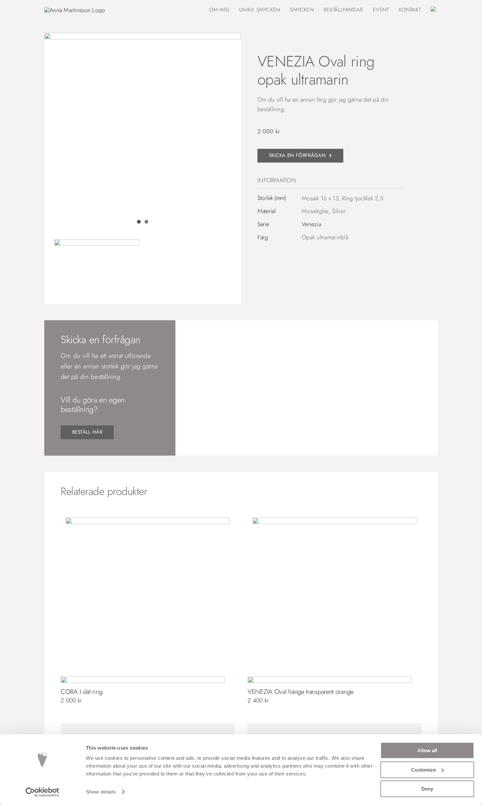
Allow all (427, 750)
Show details (101, 792)
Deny (427, 789)
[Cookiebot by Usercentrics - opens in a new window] (42, 792)
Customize (423, 770)
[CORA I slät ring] (147, 599)
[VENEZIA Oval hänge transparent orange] (334, 599)
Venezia (311, 224)
